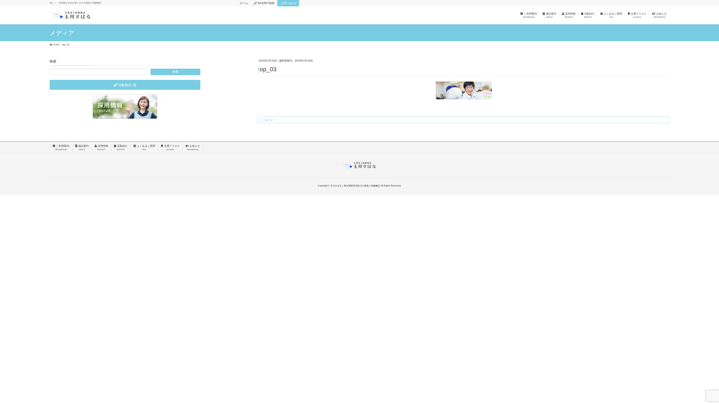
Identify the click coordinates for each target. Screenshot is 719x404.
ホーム (244, 3)
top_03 (269, 119)
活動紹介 (122, 147)
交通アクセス (172, 147)
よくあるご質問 (146, 147)
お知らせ (193, 147)
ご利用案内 (62, 147)
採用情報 (102, 147)
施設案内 (83, 147)
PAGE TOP (700, 388)
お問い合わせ (289, 3)
